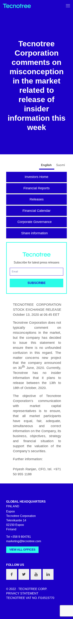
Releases (37, 199)
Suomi (60, 165)
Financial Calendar (36, 211)
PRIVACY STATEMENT (22, 593)
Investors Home (36, 177)
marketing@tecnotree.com (23, 541)
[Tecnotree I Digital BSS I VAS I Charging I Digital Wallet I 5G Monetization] (17, 5)
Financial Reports (36, 188)
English (46, 165)
